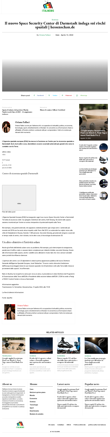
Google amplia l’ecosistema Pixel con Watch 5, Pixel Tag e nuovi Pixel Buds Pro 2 (93, 132)
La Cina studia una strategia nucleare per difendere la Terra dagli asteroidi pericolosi (88, 171)
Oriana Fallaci (45, 35)
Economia (61, 356)
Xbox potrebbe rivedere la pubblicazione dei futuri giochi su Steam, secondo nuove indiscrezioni (87, 183)
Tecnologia (6, 356)
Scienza (55, 20)
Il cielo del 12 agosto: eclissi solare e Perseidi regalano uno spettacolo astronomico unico (88, 147)
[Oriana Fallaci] (7, 127)
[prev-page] (100, 107)
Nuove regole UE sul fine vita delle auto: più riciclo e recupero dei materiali (88, 159)
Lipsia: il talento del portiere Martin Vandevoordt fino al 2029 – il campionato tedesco (17, 112)
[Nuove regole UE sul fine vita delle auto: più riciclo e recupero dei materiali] (103, 159)
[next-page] (104, 107)
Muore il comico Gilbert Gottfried (52, 110)
